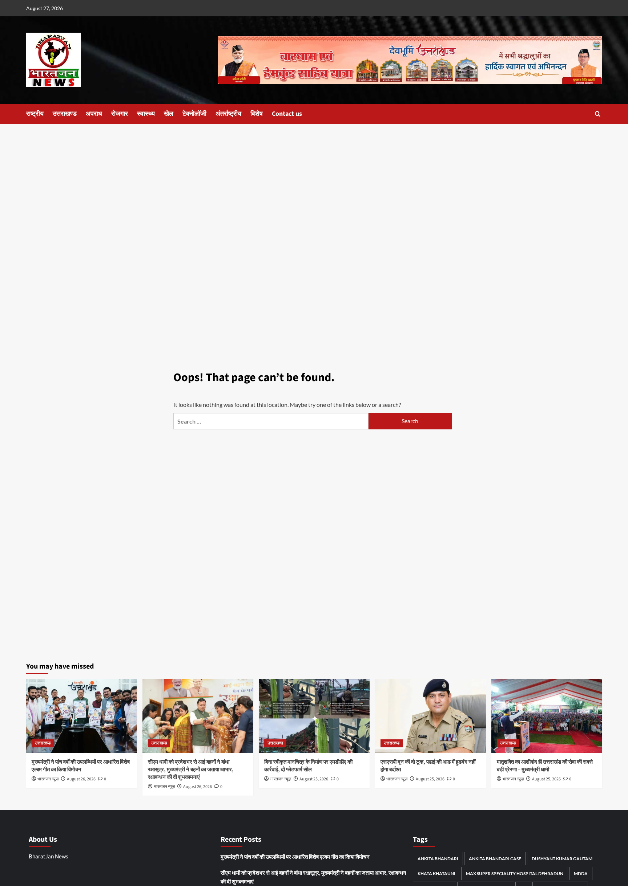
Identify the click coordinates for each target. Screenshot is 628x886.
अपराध (94, 113)
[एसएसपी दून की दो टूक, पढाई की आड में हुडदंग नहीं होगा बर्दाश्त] (430, 715)
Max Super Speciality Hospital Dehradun (514, 873)
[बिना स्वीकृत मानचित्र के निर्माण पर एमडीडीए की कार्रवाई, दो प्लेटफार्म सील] (314, 715)
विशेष (256, 113)
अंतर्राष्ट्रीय (228, 113)
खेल (168, 113)
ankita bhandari (438, 858)
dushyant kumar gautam (562, 858)
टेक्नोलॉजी (194, 113)
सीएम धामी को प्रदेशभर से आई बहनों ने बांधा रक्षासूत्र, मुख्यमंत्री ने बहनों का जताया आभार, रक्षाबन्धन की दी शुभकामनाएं (191, 769)
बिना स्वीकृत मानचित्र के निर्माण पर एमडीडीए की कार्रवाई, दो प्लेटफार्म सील (308, 765)
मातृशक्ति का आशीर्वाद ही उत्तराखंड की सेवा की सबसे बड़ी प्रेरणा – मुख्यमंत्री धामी (545, 765)
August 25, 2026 (313, 779)
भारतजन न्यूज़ (48, 779)
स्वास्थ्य (146, 113)
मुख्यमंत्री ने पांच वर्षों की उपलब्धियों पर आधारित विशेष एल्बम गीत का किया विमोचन (81, 765)
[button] (597, 113)
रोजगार (119, 113)
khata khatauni (436, 873)
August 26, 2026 (81, 779)
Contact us (287, 113)
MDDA (581, 873)
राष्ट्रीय (35, 113)
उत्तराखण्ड (65, 113)
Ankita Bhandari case (495, 858)
